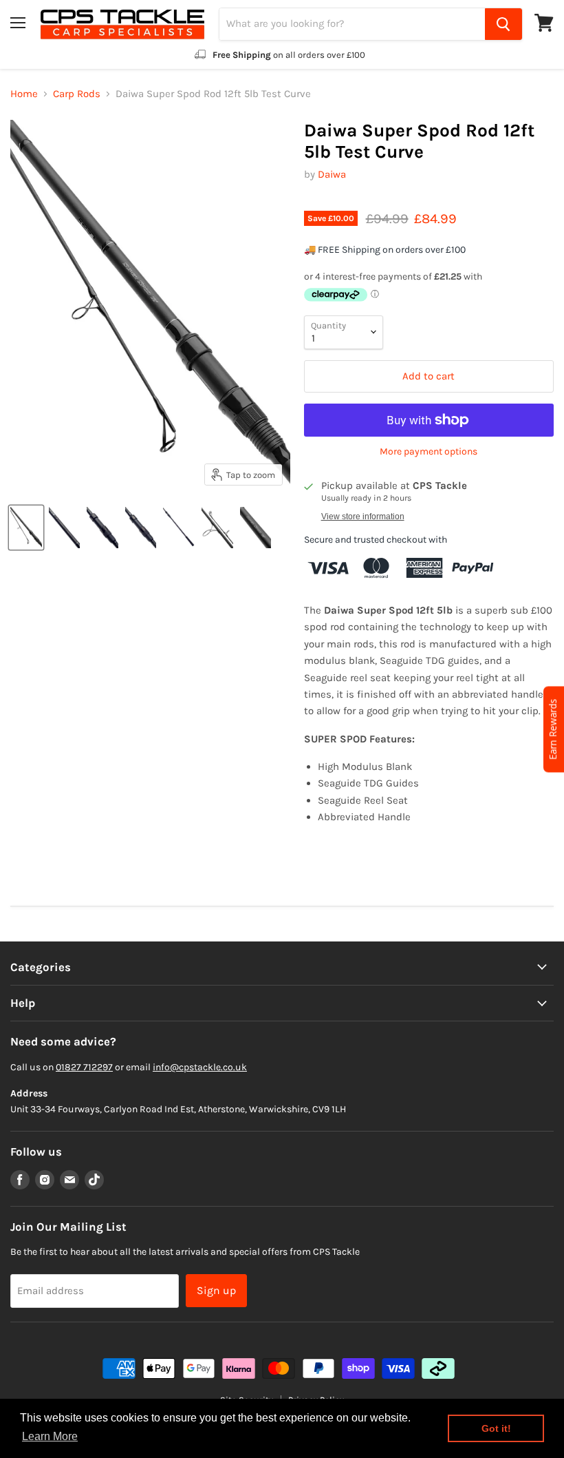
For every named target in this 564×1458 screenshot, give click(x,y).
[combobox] (352, 24)
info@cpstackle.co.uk (200, 1067)
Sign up (216, 1290)
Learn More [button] (50, 1436)
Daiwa (332, 174)
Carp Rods (76, 94)
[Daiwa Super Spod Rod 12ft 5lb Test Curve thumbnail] (26, 528)
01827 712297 (84, 1067)
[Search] (503, 24)
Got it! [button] (496, 1428)
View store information (362, 516)
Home (24, 94)
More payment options (428, 451)
